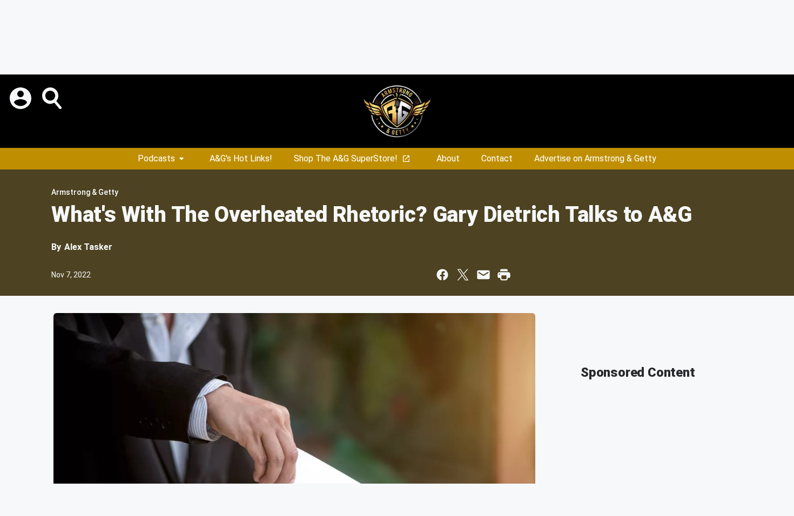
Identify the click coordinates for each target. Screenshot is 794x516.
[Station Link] (397, 111)
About (448, 158)
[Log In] (21, 98)
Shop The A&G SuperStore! (346, 158)
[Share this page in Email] (483, 274)
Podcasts (156, 158)
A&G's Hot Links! (241, 158)
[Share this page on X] (462, 274)
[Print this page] (504, 274)
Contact (497, 158)
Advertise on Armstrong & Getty (595, 158)
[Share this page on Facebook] (442, 274)
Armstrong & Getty (84, 192)
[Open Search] (53, 98)
